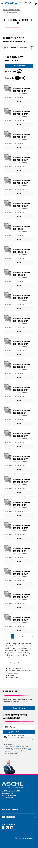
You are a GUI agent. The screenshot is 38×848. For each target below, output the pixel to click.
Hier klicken (20, 737)
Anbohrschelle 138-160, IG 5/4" (21, 457)
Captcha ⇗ (28, 739)
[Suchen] (21, 3)
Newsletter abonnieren (20, 732)
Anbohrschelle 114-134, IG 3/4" (21, 296)
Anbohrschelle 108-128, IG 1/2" (21, 112)
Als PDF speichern (19, 66)
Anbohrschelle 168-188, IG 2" (21, 549)
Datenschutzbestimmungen (15, 747)
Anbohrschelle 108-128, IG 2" (21, 135)
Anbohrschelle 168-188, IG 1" (21, 503)
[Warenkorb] (35, 3)
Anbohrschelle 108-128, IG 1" (21, 89)
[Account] (30, 3)
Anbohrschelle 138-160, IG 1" (21, 365)
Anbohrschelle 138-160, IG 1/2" (21, 388)
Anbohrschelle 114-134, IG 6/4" (21, 342)
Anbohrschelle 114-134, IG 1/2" (21, 250)
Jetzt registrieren (19, 708)
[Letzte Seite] (32, 636)
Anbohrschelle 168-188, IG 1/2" (21, 526)
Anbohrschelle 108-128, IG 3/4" (21, 158)
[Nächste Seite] (29, 636)
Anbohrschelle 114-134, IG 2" (21, 273)
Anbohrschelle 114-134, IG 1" (21, 227)
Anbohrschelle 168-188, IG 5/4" (21, 595)
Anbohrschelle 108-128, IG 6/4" (21, 204)
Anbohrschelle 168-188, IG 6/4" (21, 618)
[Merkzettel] (25, 3)
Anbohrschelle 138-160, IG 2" (21, 411)
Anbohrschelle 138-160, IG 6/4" (21, 480)
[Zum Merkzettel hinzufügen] (10, 85)
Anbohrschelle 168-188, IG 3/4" (21, 572)
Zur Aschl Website (25, 838)
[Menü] (2, 3)
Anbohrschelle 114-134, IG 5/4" (21, 319)
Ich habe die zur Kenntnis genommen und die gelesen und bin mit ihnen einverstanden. (18, 748)
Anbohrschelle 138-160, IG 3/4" (21, 434)
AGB (29, 749)
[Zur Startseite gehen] (11, 3)
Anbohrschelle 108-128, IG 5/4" (21, 181)
